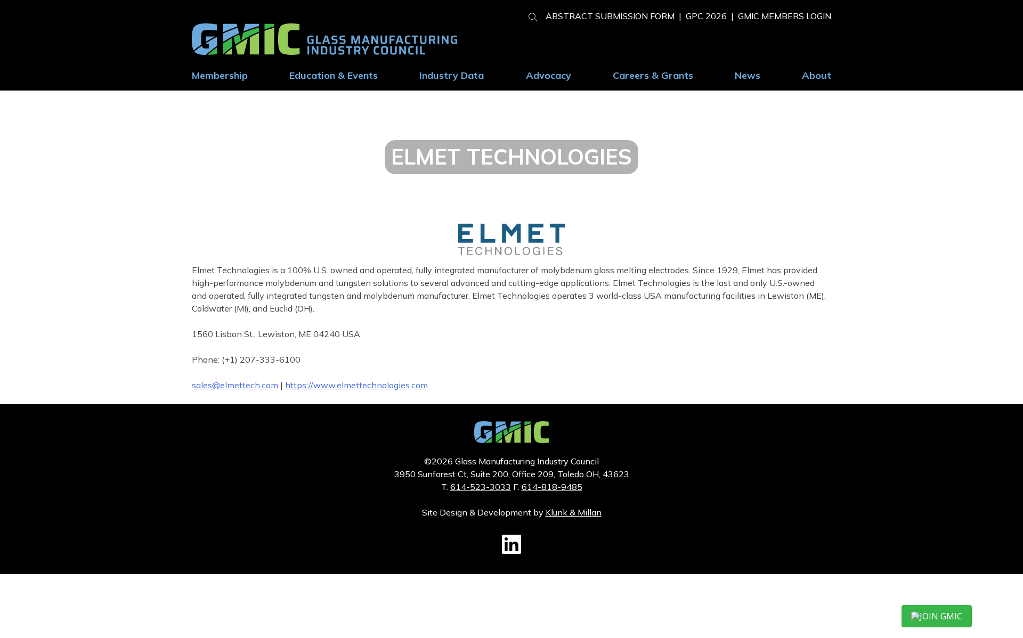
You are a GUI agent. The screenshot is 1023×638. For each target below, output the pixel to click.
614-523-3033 (480, 486)
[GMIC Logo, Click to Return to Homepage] (511, 440)
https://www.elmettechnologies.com (356, 385)
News (747, 75)
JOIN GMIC (941, 616)
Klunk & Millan (574, 512)
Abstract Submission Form (610, 16)
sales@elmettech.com (235, 385)
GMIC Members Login (784, 16)
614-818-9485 (552, 486)
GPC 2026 (706, 16)
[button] (528, 15)
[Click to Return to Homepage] (324, 51)
